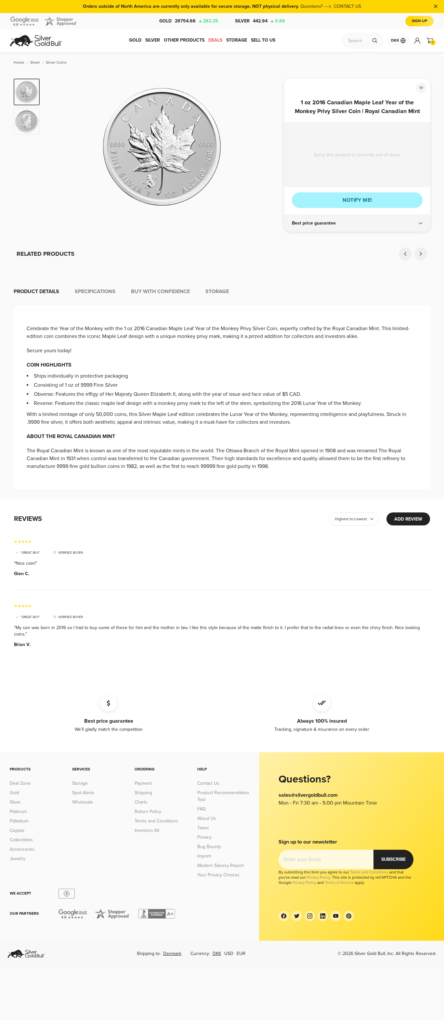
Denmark (172, 953)
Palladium (19, 821)
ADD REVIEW (408, 519)
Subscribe (393, 859)
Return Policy (148, 811)
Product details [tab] (36, 291)
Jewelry (17, 858)
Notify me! (357, 200)
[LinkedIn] (323, 916)
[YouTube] (336, 916)
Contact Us (208, 783)
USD (228, 953)
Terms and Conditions (156, 821)
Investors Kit (147, 830)
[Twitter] (297, 916)
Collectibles (21, 840)
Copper (17, 830)
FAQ (201, 809)
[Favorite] (421, 88)
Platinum (18, 811)
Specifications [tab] (95, 291)
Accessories (22, 849)
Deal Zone (20, 783)
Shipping (143, 792)
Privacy (204, 837)
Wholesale (82, 802)
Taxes (203, 828)
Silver (260, 21)
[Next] (269, 146)
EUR (241, 953)
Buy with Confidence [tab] (160, 291)
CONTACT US (347, 6)
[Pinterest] (349, 916)
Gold (188, 21)
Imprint (204, 856)
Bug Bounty (209, 846)
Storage (80, 783)
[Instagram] (310, 916)
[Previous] (54, 146)
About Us (206, 818)
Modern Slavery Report (220, 865)
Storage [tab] (217, 291)
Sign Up (419, 21)
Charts (141, 802)
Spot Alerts (83, 792)
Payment (143, 783)
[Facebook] (284, 916)
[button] (357, 223)
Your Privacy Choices (218, 875)
